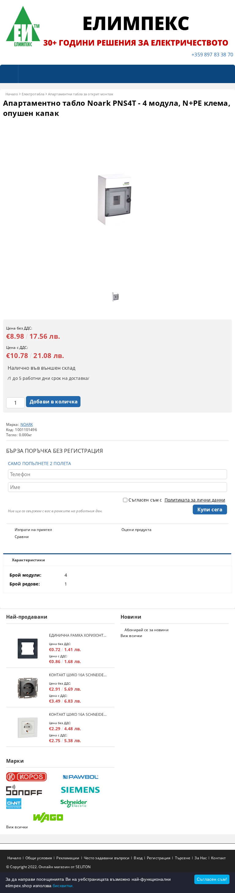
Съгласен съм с (177, 500)
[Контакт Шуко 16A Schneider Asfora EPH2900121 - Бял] (27, 727)
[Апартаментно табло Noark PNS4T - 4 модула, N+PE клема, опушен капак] (118, 275)
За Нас (201, 858)
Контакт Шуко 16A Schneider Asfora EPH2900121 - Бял (78, 714)
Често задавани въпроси (107, 858)
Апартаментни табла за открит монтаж (80, 94)
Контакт (218, 858)
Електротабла (33, 94)
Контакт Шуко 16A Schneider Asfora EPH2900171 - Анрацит (78, 674)
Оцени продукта (136, 529)
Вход (138, 858)
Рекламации (67, 858)
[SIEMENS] (86, 790)
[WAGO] (59, 817)
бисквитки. (63, 885)
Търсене (183, 858)
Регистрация (158, 858)
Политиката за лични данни (195, 500)
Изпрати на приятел (33, 529)
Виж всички (131, 635)
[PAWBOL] (86, 776)
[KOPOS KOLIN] (32, 777)
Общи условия (38, 858)
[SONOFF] (32, 789)
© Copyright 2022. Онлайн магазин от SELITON (48, 866)
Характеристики (28, 560)
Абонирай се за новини (147, 629)
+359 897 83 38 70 (212, 54)
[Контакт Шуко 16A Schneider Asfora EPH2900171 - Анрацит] (27, 688)
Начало (12, 94)
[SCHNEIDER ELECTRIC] (86, 803)
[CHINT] (32, 803)
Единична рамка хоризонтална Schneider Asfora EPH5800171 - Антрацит (78, 635)
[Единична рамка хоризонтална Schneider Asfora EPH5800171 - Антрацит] (27, 648)
